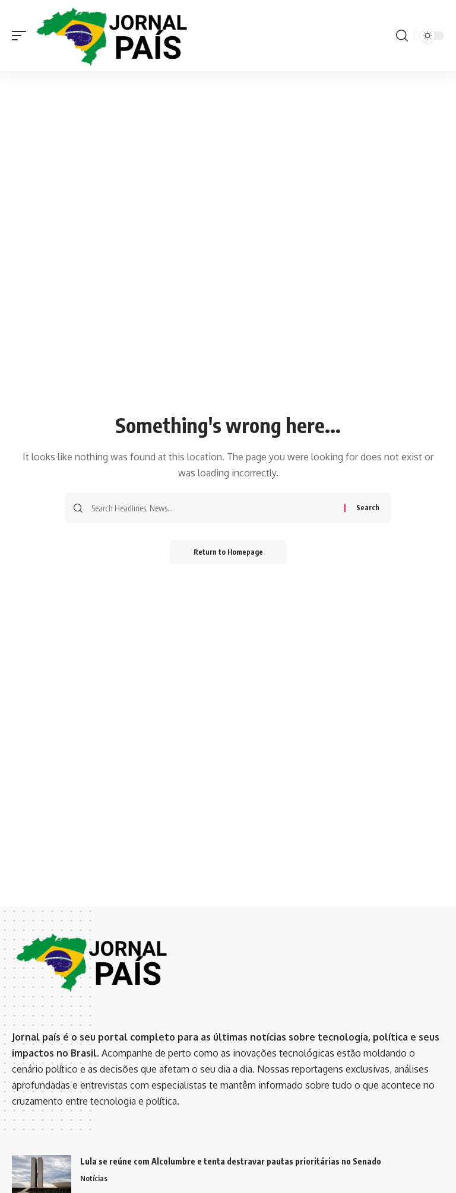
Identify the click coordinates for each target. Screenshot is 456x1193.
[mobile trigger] (22, 36)
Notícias (93, 1178)
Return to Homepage (228, 552)
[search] (402, 36)
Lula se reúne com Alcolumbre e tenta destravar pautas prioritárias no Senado (230, 1161)
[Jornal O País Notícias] (113, 36)
